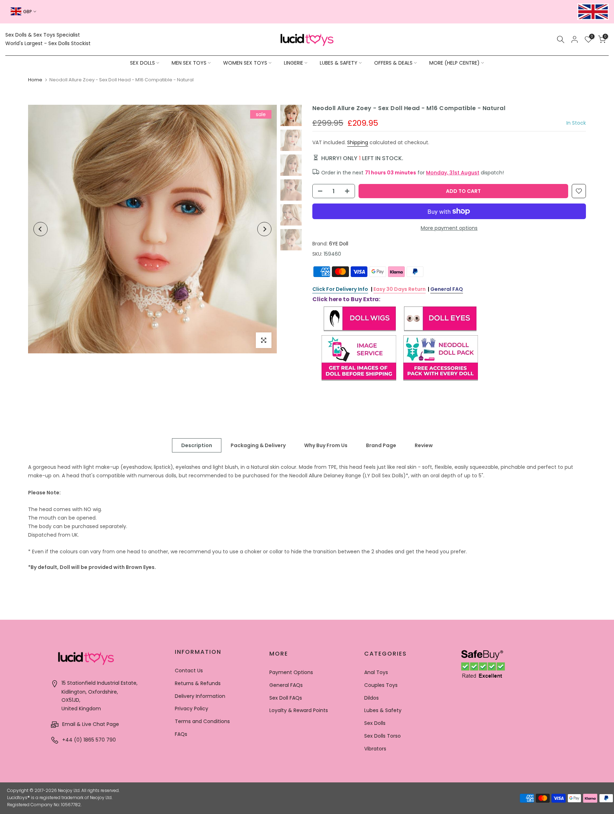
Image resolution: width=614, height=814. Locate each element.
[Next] (264, 229)
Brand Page (381, 445)
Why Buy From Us (326, 445)
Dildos (371, 697)
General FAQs (286, 685)
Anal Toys (376, 672)
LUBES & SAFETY (338, 62)
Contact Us (189, 670)
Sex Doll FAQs (285, 697)
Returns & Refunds (198, 683)
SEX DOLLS (142, 62)
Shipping (357, 142)
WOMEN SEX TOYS (245, 62)
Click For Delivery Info (340, 289)
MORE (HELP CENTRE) (454, 62)
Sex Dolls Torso (382, 735)
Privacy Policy (191, 708)
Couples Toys (381, 685)
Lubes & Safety (383, 710)
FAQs (181, 734)
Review (424, 445)
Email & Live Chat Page (90, 724)
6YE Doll (338, 243)
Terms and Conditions (202, 721)
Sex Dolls (375, 723)
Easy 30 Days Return (399, 289)
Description (196, 445)
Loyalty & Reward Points (298, 710)
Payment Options (291, 672)
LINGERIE (293, 62)
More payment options (449, 228)
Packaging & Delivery (258, 445)
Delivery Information (200, 696)
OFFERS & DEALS (393, 62)
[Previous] (40, 229)
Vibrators (375, 748)
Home (35, 79)
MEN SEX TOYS (189, 62)
